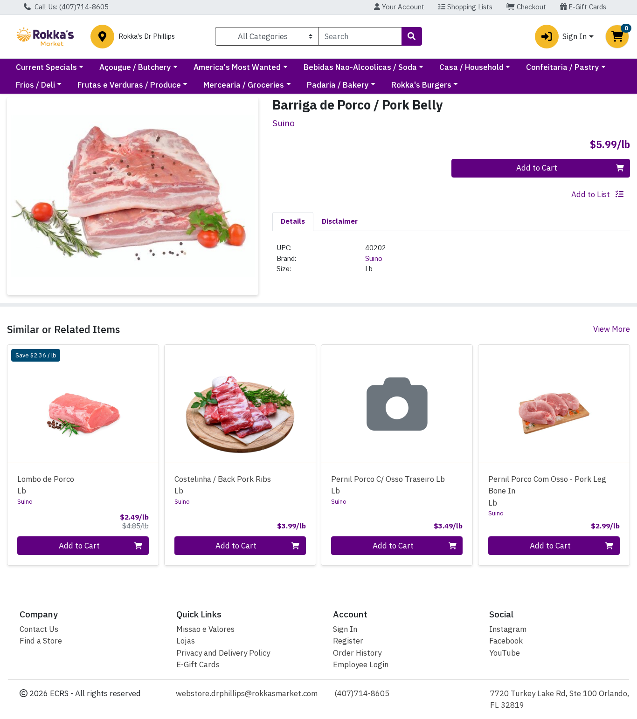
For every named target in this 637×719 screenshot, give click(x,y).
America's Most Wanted (237, 67)
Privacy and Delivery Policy (223, 653)
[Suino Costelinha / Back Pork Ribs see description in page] (240, 404)
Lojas (185, 641)
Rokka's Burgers (421, 85)
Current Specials (46, 67)
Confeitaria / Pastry (562, 67)
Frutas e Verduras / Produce (129, 85)
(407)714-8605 (361, 693)
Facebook (506, 641)
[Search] (412, 36)
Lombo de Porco (45, 485)
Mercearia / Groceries (243, 85)
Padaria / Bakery (338, 85)
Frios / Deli (35, 85)
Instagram (507, 629)
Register (348, 641)
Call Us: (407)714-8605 (71, 6)
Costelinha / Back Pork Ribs (222, 485)
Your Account (402, 6)
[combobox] (360, 36)
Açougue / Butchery (135, 67)
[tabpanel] (451, 262)
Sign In (345, 629)
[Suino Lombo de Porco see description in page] (83, 404)
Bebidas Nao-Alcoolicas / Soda (360, 67)
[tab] (292, 221)
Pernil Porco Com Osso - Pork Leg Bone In (547, 491)
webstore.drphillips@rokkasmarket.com (247, 693)
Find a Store (41, 641)
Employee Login (360, 664)
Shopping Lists (468, 6)
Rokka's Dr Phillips (146, 36)
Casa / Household (471, 67)
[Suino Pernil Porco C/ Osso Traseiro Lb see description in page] (397, 404)
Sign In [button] (574, 36)
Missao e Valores (205, 629)
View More (611, 329)
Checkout (530, 6)
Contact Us (39, 629)
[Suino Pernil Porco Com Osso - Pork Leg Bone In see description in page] (554, 404)
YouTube (504, 653)
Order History (357, 653)
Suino (373, 258)
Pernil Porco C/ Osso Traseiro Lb (388, 485)
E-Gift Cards (586, 6)
